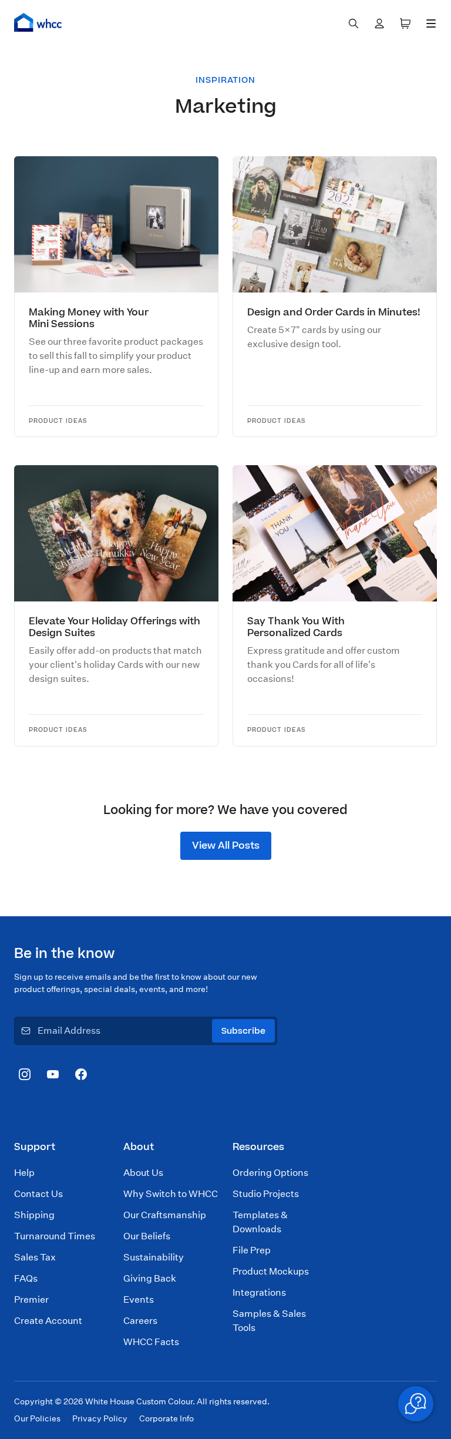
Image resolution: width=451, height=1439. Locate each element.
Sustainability (153, 1257)
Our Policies (37, 1418)
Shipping (34, 1215)
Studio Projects (266, 1193)
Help (24, 1172)
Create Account (48, 1320)
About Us (143, 1172)
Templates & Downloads (260, 1222)
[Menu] (431, 23)
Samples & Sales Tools (269, 1320)
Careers (140, 1320)
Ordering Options (270, 1172)
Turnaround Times (54, 1236)
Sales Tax (35, 1257)
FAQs (26, 1278)
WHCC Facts (151, 1341)
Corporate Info (166, 1418)
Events (138, 1299)
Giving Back (149, 1278)
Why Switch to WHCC (170, 1193)
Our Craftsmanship (164, 1215)
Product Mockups (271, 1271)
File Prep (252, 1250)
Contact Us (38, 1193)
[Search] (353, 23)
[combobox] (353, 23)
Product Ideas (58, 421)
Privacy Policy (99, 1418)
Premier (31, 1299)
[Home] (38, 22)
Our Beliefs (146, 1236)
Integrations (259, 1292)
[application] (415, 1403)
